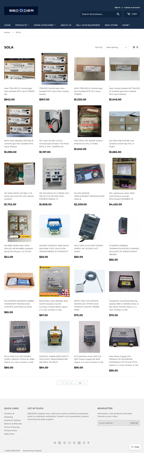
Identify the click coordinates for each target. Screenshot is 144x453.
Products (21, 25)
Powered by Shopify (32, 450)
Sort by (99, 47)
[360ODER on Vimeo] (84, 443)
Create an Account (132, 7)
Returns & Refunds (13, 424)
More (125, 25)
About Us (66, 25)
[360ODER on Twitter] (54, 443)
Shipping (8, 417)
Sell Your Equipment (88, 25)
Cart (134, 14)
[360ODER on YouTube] (79, 443)
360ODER (15, 450)
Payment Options (12, 420)
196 (79, 383)
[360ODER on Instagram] (69, 443)
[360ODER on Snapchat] (74, 443)
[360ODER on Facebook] (59, 443)
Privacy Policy (10, 430)
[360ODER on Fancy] (88, 443)
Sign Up (134, 423)
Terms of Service (12, 427)
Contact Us (9, 413)
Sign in (117, 7)
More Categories (44, 25)
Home (7, 25)
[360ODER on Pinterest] (64, 443)
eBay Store (111, 25)
